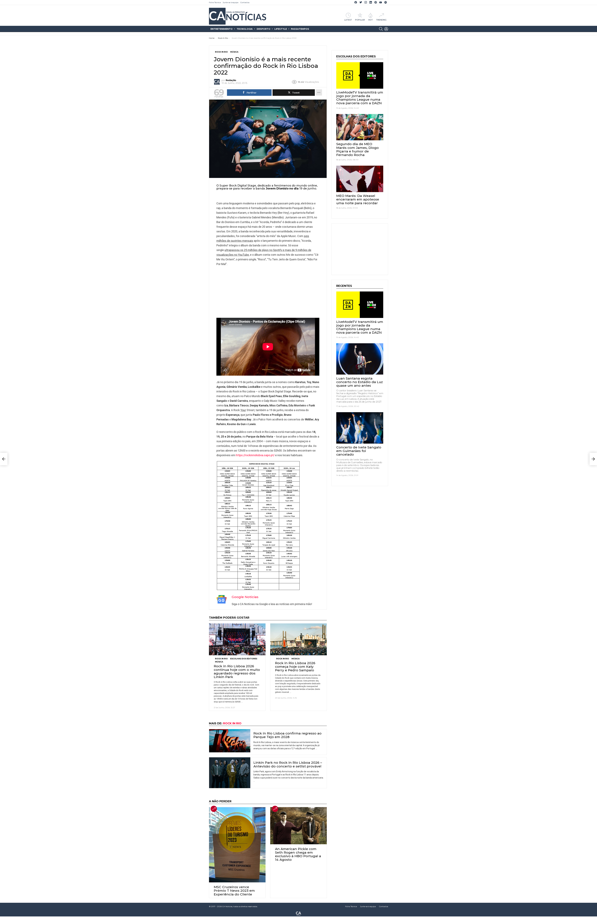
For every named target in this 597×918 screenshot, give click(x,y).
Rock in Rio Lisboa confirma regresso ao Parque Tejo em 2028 (287, 735)
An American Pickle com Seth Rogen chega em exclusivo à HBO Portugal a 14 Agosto (298, 854)
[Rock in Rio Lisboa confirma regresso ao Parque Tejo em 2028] (229, 740)
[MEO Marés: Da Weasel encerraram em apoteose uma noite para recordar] (359, 179)
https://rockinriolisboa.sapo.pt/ (255, 455)
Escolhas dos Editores (243, 658)
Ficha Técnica (215, 2)
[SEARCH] (381, 29)
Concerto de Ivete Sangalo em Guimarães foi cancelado (358, 450)
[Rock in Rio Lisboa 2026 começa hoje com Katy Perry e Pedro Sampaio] (298, 639)
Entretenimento (222, 29)
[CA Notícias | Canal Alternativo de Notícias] (298, 913)
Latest (348, 20)
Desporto (263, 29)
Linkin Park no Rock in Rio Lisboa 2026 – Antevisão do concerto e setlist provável (287, 764)
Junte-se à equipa (230, 2)
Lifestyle (280, 29)
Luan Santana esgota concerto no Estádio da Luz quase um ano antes (359, 381)
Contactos (244, 2)
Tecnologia (245, 29)
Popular (360, 20)
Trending (381, 20)
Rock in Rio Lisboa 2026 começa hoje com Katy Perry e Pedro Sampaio (295, 666)
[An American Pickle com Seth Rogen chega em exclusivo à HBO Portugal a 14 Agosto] (298, 825)
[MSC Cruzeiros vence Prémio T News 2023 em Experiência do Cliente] (237, 844)
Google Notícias (245, 597)
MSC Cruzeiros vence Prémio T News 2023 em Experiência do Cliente (234, 890)
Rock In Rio (221, 658)
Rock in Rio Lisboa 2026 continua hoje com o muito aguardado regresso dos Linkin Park (237, 671)
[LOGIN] (386, 29)
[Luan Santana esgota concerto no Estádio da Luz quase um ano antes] (359, 359)
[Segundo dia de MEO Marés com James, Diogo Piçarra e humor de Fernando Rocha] (359, 127)
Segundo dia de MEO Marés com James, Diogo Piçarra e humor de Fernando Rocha (357, 149)
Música (219, 662)
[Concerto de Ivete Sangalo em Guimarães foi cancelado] (359, 428)
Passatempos (300, 29)
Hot (370, 20)
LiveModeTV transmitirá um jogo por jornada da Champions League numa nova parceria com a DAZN (359, 97)
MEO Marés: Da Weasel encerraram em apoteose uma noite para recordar (357, 199)
